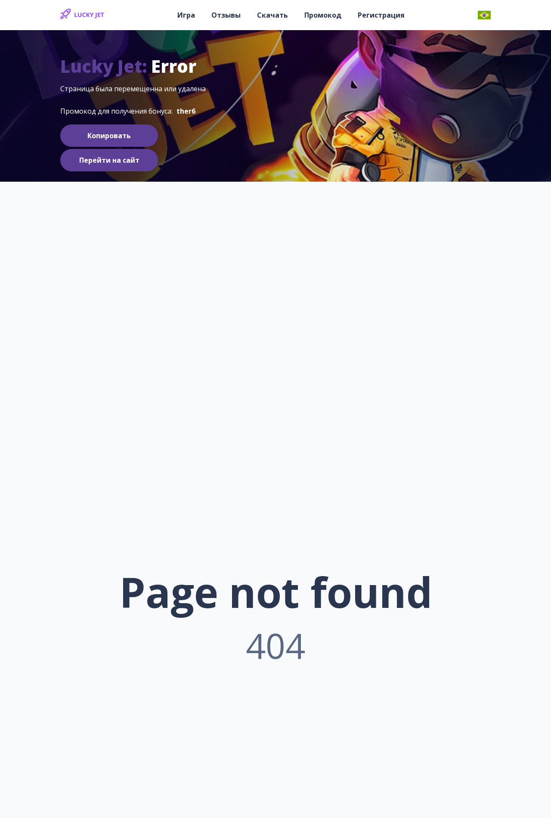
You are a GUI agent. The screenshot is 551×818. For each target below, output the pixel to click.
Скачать (272, 15)
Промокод (322, 15)
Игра (186, 15)
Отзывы (226, 15)
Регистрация (381, 15)
